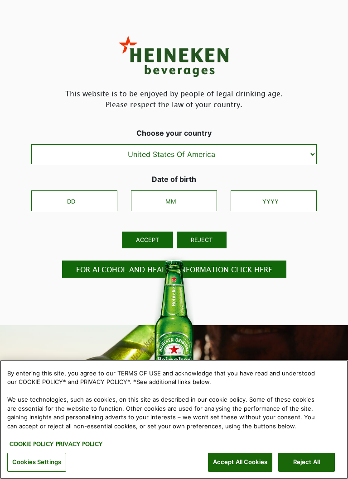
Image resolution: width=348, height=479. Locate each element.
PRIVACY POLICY (79, 443)
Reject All (306, 461)
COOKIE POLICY (31, 443)
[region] (174, 419)
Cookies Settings (36, 461)
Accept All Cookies (240, 461)
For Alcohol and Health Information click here (174, 269)
